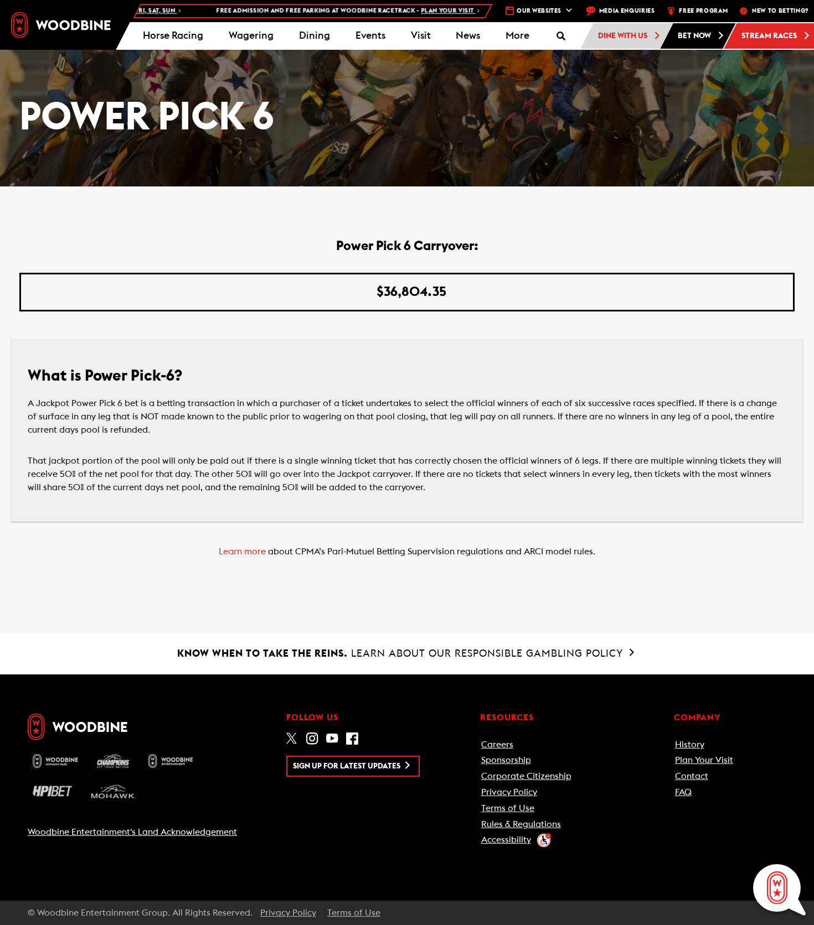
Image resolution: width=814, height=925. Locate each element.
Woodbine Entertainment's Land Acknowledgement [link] (132, 832)
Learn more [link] (242, 551)
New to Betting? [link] (780, 11)
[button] (517, 36)
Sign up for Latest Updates (347, 766)
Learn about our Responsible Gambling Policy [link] (401, 653)
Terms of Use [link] (507, 808)
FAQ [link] (683, 792)
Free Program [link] (703, 11)
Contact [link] (691, 776)
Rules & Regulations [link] (521, 824)
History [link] (689, 744)
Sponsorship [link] (506, 760)
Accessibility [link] (506, 839)
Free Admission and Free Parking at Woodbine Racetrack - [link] (322, 11)
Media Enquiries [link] (627, 11)
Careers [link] (497, 744)
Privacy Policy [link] (509, 792)
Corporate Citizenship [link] (526, 776)
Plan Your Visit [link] (704, 760)
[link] (61, 25)
